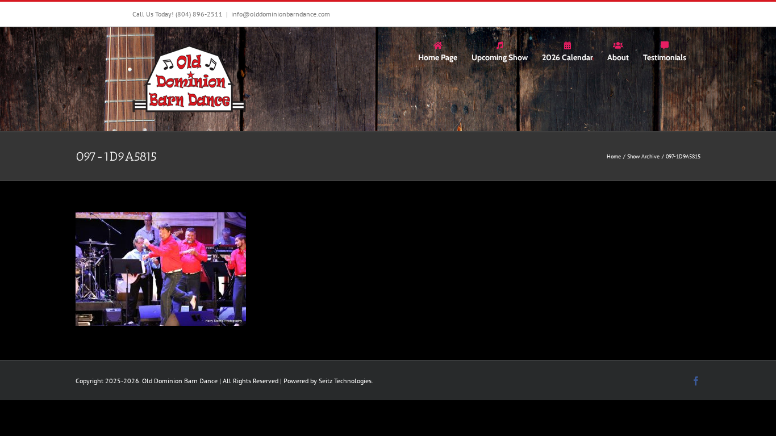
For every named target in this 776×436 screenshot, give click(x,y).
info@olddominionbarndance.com (280, 14)
